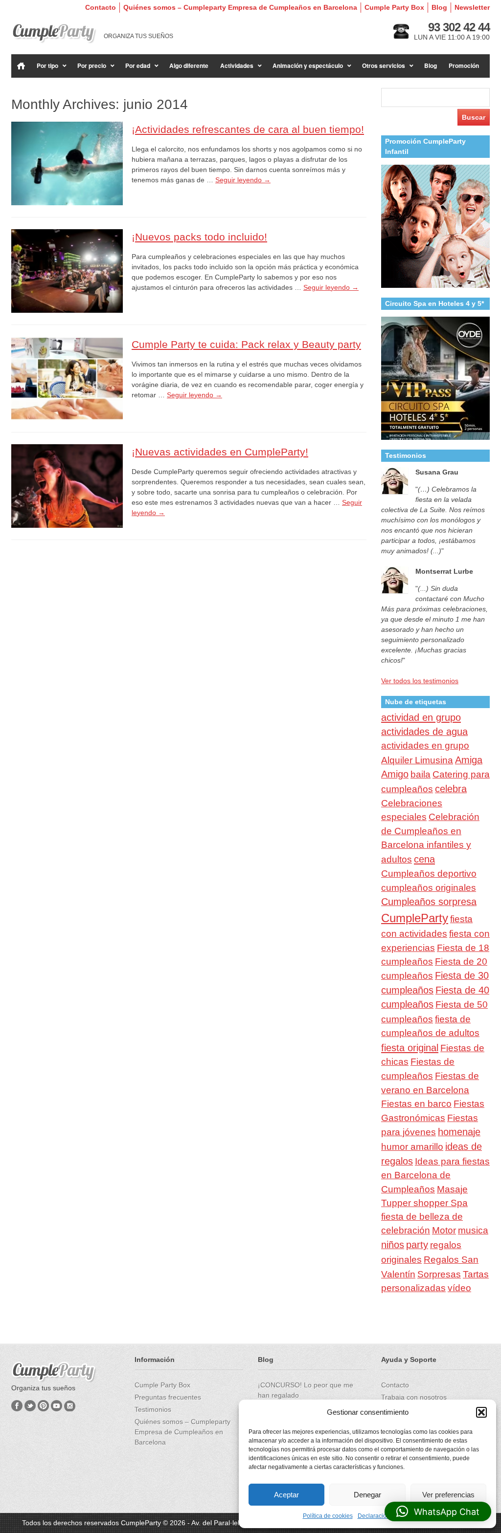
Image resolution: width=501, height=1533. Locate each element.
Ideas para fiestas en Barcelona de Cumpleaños (435, 1175)
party (417, 1244)
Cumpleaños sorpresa (429, 901)
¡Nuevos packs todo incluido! (199, 236)
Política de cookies (328, 1515)
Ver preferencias (448, 1494)
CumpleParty (414, 918)
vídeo (459, 1288)
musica (473, 1230)
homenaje (459, 1131)
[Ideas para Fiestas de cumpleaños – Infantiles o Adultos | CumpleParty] (54, 33)
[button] (481, 1412)
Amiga (468, 760)
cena (424, 859)
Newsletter (472, 7)
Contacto (100, 7)
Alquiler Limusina (417, 760)
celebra (451, 788)
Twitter (30, 1405)
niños (392, 1244)
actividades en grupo (425, 745)
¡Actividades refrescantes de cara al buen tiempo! (248, 129)
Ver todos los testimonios (419, 681)
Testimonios (153, 1409)
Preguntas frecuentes (168, 1397)
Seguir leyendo (243, 180)
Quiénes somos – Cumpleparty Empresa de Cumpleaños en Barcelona (240, 7)
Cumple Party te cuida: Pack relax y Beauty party (246, 344)
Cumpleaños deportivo (429, 873)
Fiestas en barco (416, 1104)
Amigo (395, 774)
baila (420, 774)
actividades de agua (424, 731)
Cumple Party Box (394, 7)
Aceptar (286, 1494)
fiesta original (409, 1047)
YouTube (56, 1405)
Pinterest (43, 1405)
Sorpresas (439, 1274)
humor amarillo (412, 1147)
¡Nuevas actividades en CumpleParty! (220, 451)
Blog (439, 7)
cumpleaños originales (428, 888)
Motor (444, 1230)
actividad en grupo (421, 717)
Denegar (367, 1494)
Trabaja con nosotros (414, 1397)
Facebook (17, 1405)
